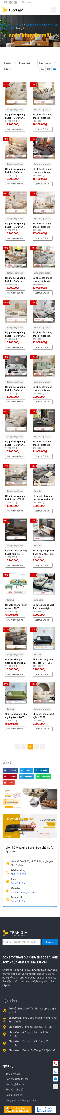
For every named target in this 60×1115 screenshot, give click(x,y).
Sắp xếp (8, 63)
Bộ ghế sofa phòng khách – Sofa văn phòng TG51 (15, 389)
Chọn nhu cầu (25, 63)
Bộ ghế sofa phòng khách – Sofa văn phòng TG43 (15, 171)
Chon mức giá (45, 63)
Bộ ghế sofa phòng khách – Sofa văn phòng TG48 (42, 280)
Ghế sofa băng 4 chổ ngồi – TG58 (43, 716)
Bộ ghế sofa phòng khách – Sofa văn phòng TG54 (42, 443)
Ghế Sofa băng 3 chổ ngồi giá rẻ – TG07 (16, 716)
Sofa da (37, 491)
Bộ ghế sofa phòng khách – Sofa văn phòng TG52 (42, 389)
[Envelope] (15, 2)
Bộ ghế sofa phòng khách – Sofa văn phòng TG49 (15, 334)
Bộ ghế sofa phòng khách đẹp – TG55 (15, 498)
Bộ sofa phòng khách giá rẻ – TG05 (16, 607)
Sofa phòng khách (15, 109)
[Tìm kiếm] (54, 2)
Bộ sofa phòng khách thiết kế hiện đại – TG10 (44, 607)
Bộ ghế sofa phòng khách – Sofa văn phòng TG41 (15, 116)
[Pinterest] (10, 2)
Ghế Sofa (18, 24)
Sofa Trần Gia (18, 883)
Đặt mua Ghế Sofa (15, 129)
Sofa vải (10, 600)
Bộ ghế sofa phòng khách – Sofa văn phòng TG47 (15, 280)
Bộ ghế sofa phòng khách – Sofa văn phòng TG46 (42, 225)
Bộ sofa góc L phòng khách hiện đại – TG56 (16, 552)
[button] (53, 10)
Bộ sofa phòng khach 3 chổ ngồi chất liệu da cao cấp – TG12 (44, 552)
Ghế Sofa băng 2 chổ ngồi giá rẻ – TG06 (43, 661)
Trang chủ (5, 24)
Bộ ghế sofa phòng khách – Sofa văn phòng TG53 (15, 443)
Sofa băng (38, 600)
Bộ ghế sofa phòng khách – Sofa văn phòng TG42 (42, 116)
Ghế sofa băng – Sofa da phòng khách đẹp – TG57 (16, 661)
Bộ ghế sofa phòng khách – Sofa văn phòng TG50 (42, 334)
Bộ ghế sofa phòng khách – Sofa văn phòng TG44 (42, 171)
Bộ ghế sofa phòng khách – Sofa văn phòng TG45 (15, 225)
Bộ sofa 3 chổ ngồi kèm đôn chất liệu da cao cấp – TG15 (43, 498)
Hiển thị (7, 69)
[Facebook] (5, 2)
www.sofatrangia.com (23, 892)
